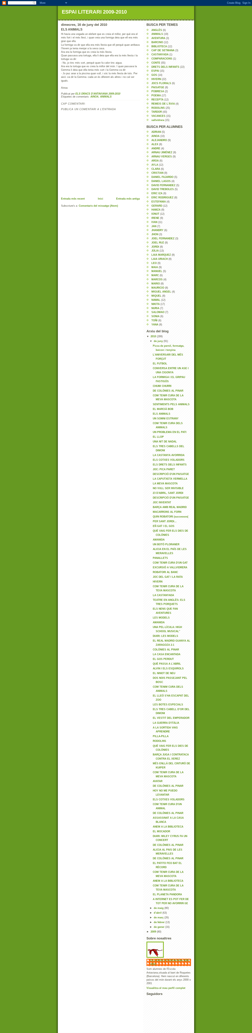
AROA (155, 160)
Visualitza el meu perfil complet (165, 988)
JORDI (155, 246)
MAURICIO (157, 287)
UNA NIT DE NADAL (165, 441)
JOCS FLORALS (161, 83)
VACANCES (158, 115)
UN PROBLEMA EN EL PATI (169, 432)
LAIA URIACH (159, 258)
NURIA (155, 308)
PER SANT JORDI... (165, 521)
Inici (100, 198)
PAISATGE (157, 87)
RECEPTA (157, 99)
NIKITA (155, 304)
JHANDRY (157, 230)
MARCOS (157, 279)
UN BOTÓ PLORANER (166, 544)
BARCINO (157, 42)
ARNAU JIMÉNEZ (161, 152)
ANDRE (155, 148)
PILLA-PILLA (161, 736)
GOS (154, 74)
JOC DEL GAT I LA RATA (168, 576)
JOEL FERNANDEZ (162, 238)
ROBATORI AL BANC (165, 572)
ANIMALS (106, 96)
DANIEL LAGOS (161, 181)
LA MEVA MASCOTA (165, 483)
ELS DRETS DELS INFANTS (170, 464)
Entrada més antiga (128, 198)
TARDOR (156, 111)
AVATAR (157, 781)
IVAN (154, 222)
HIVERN (156, 79)
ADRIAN (156, 131)
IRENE (155, 217)
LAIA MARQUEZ (161, 254)
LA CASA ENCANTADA (166, 654)
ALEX (154, 144)
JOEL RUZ (157, 242)
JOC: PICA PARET (164, 469)
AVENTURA (158, 38)
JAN (153, 226)
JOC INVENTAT (162, 502)
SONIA (155, 316)
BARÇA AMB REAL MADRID (170, 507)
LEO (154, 263)
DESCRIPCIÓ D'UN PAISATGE (171, 474)
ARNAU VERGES (161, 156)
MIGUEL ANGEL (161, 291)
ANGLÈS (156, 30)
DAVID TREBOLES (162, 189)
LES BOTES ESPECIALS (168, 704)
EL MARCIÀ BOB (163, 409)
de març (159, 917)
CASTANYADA (160, 54)
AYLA (154, 164)
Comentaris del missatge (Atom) (98, 205)
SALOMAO (157, 312)
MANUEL (156, 271)
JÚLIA (155, 250)
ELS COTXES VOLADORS (168, 459)
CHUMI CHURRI (162, 386)
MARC (155, 275)
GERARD (156, 205)
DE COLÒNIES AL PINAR (168, 390)
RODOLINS (158, 107)
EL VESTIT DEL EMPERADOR (171, 717)
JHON (154, 234)
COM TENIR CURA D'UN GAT (170, 562)
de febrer (159, 922)
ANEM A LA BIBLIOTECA (168, 826)
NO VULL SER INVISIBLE (168, 488)
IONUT (155, 213)
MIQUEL (156, 295)
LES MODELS (161, 617)
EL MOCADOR (161, 831)
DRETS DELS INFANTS (165, 66)
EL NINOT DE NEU (164, 673)
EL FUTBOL (160, 363)
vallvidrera (157, 120)
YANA (154, 324)
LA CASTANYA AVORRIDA (168, 455)
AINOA (94, 96)
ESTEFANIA (158, 201)
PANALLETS (160, 557)
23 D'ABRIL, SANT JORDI (168, 492)
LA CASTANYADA (163, 595)
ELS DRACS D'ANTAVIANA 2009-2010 (170, 962)
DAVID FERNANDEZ (163, 185)
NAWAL (155, 299)
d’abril (158, 912)
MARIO (155, 283)
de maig (159, 908)
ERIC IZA (156, 193)
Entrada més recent (73, 198)
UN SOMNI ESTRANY (166, 418)
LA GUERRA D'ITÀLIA (166, 722)
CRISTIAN (157, 172)
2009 (154, 931)
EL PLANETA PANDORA (167, 894)
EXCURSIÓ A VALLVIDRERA (170, 567)
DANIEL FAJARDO (162, 177)
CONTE (155, 62)
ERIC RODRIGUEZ (162, 197)
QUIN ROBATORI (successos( (170, 516)
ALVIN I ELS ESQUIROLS (168, 668)
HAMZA (155, 209)
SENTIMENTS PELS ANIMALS (171, 404)
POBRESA (157, 91)
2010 (154, 336)
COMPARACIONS (161, 58)
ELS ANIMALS (161, 413)
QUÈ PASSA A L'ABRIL (167, 663)
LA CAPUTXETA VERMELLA (170, 478)
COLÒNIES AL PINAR (166, 649)
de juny (159, 341)
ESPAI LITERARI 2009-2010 (94, 12)
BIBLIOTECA (159, 46)
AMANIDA (159, 539)
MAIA (154, 267)
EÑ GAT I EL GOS (163, 526)
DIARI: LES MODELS (165, 635)
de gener (159, 926)
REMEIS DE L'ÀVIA (163, 103)
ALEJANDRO (159, 140)
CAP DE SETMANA (162, 50)
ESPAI (155, 70)
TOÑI (154, 320)
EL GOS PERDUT (163, 659)
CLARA (155, 168)
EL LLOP (158, 436)
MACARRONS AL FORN (167, 511)
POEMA (156, 95)
